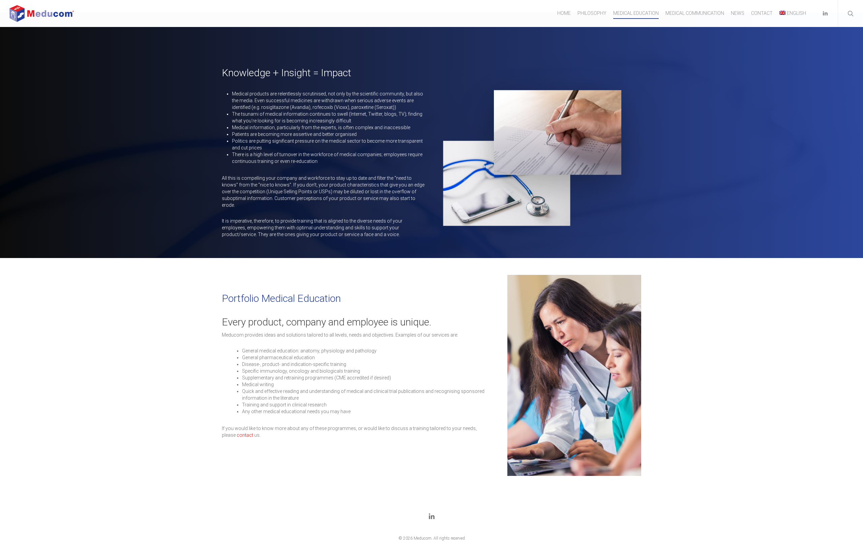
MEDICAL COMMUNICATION (694, 13)
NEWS (737, 13)
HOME (564, 13)
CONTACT (762, 13)
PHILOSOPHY (591, 13)
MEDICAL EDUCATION (636, 13)
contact (245, 435)
